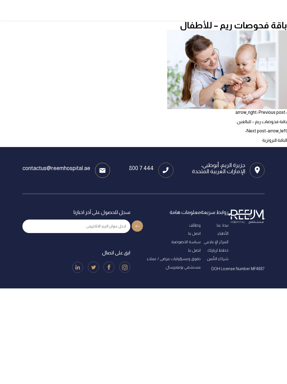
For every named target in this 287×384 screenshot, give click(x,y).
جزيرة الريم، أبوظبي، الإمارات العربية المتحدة (218, 168)
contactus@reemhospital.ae (56, 168)
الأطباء (222, 233)
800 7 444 (141, 168)
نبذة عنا (222, 225)
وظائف (195, 225)
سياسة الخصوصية (186, 242)
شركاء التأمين (217, 258)
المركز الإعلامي (216, 242)
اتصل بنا (194, 233)
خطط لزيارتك (217, 250)
